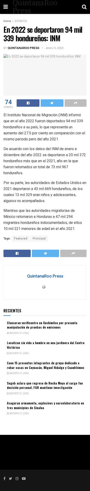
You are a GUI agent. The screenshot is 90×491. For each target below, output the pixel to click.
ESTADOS (21, 21)
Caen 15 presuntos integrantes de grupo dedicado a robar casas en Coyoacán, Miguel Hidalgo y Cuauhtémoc (45, 365)
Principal (39, 238)
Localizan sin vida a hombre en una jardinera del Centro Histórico (45, 345)
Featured (20, 238)
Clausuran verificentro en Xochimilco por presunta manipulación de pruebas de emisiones (42, 325)
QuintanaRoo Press (23, 48)
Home (7, 21)
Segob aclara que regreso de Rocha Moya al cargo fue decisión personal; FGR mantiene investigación (45, 385)
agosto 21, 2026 (19, 333)
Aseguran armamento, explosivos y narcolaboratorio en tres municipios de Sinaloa (45, 405)
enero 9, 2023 (54, 48)
